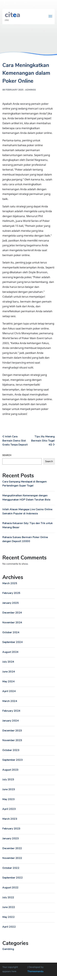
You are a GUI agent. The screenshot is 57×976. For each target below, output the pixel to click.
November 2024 (12, 622)
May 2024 (8, 681)
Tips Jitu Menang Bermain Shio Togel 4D (43, 440)
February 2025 (11, 593)
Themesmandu (35, 971)
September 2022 (12, 877)
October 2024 (10, 632)
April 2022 (9, 927)
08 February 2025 (12, 89)
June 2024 (8, 671)
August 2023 (10, 770)
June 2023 (8, 789)
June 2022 (8, 907)
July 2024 (8, 661)
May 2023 (8, 799)
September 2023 (12, 760)
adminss (30, 89)
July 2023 (8, 779)
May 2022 (8, 917)
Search (6, 455)
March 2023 (9, 819)
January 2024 (10, 720)
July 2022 (8, 897)
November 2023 (12, 740)
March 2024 (9, 701)
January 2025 (10, 603)
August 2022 (10, 887)
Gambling (8, 949)
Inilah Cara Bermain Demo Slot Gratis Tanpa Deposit (15, 440)
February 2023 (11, 828)
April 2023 (9, 809)
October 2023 (10, 750)
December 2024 (12, 612)
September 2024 (12, 642)
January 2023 (10, 838)
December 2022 (12, 848)
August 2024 (10, 652)
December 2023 (12, 730)
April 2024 (9, 691)
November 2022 (12, 858)
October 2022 (10, 868)
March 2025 (9, 583)
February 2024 (11, 711)
